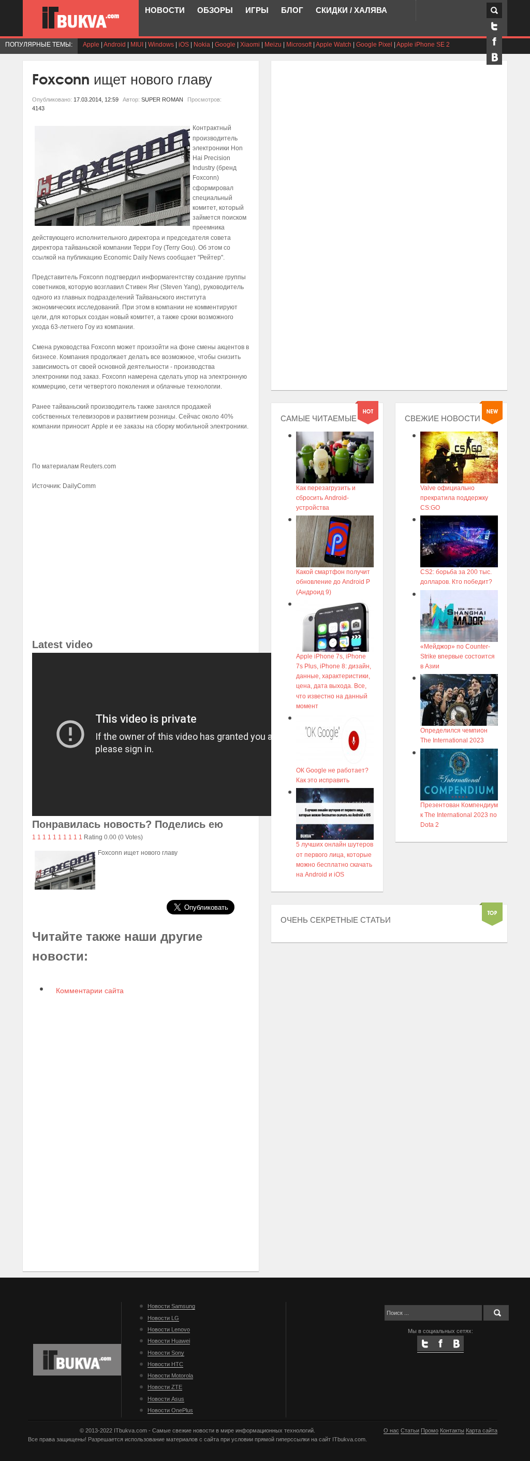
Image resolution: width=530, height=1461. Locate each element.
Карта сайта (481, 1430)
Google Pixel (374, 44)
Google (225, 44)
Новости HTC (165, 1364)
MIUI (136, 44)
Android (115, 44)
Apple (91, 44)
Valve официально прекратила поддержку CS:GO (454, 497)
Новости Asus (166, 1399)
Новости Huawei (169, 1341)
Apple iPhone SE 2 (423, 44)
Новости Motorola (170, 1375)
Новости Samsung (171, 1306)
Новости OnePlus (170, 1410)
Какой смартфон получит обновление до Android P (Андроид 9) (333, 581)
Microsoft (299, 44)
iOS (184, 44)
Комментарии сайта (89, 990)
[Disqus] (140, 1132)
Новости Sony (166, 1353)
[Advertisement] (140, 563)
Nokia (202, 44)
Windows (161, 44)
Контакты (452, 1430)
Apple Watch (333, 44)
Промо (429, 1430)
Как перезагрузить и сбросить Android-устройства (326, 497)
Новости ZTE (165, 1387)
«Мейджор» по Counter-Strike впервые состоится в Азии (457, 656)
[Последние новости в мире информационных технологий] (81, 17)
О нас (391, 1430)
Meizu (273, 44)
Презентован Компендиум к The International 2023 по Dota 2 (459, 814)
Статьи (410, 1430)
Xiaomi (250, 44)
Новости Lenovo (169, 1329)
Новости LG (163, 1318)
